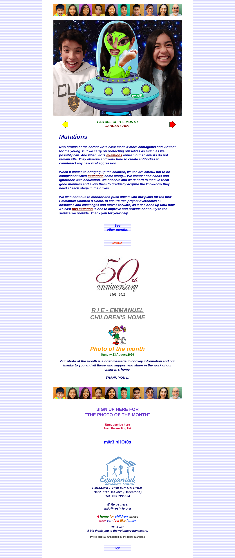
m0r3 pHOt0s (117, 441)
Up (117, 548)
